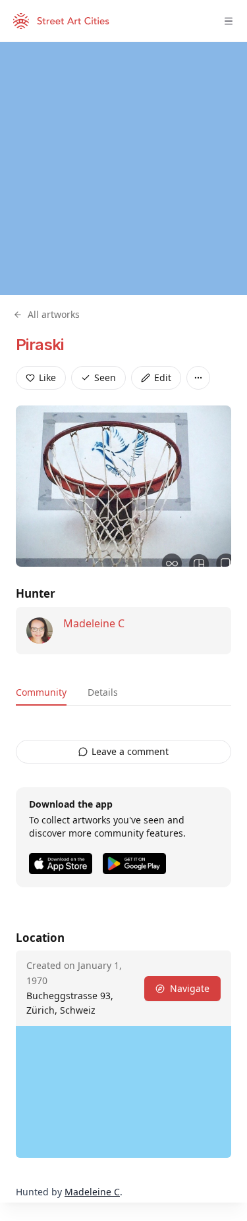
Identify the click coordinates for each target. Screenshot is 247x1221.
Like (47, 377)
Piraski (40, 344)
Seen (105, 377)
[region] (123, 168)
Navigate (189, 988)
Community (41, 692)
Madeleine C (93, 623)
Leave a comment (130, 751)
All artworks (54, 314)
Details (103, 692)
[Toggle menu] (228, 21)
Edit (162, 377)
